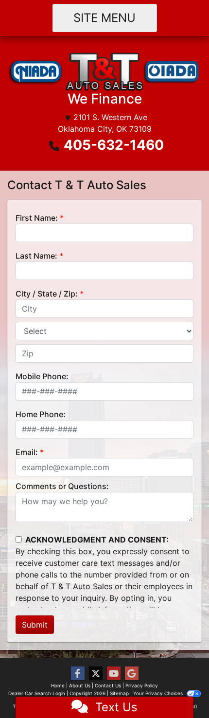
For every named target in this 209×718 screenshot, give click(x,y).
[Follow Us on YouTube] (114, 673)
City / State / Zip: (47, 293)
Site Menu (104, 18)
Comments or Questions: (62, 486)
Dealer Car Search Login (36, 693)
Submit (35, 625)
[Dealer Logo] (104, 70)
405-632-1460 (114, 145)
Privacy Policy (141, 685)
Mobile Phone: (42, 376)
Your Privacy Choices (158, 693)
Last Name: (36, 256)
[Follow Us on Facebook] (78, 673)
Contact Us (108, 685)
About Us (79, 685)
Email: (27, 452)
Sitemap (119, 693)
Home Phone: (41, 414)
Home (58, 685)
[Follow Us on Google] (132, 673)
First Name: (37, 218)
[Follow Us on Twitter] (96, 673)
